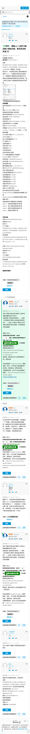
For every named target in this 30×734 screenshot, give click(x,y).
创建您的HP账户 (7, 26)
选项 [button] (27, 16)
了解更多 (17, 26)
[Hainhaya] (5, 35)
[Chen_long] (5, 303)
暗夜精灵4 (10, 283)
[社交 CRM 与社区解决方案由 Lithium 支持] (16, 721)
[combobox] (15, 12)
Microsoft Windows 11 (13, 280)
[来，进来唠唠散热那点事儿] (10, 30)
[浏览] (2, 8)
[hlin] (5, 409)
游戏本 (5, 16)
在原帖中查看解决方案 (9, 377)
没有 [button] (24, 398)
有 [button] (19, 398)
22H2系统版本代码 (13, 516)
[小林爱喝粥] (5, 633)
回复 (6, 290)
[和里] (5, 665)
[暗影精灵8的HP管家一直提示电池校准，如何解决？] (12, 30)
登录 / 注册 (24, 8)
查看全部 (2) (10, 285)
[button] (26, 34)
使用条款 (20, 729)
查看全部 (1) (10, 519)
